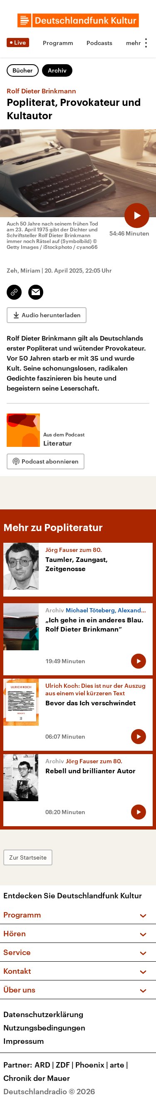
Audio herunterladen (51, 314)
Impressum (23, 1040)
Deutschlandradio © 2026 (49, 1091)
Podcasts (99, 42)
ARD (44, 1064)
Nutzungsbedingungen (44, 1027)
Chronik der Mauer (36, 1078)
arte (119, 1064)
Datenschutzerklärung (43, 1014)
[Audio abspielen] (136, 215)
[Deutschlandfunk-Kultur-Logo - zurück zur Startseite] (78, 20)
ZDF (65, 1064)
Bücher (22, 70)
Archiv (57, 70)
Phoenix (91, 1064)
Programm (58, 42)
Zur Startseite (28, 857)
